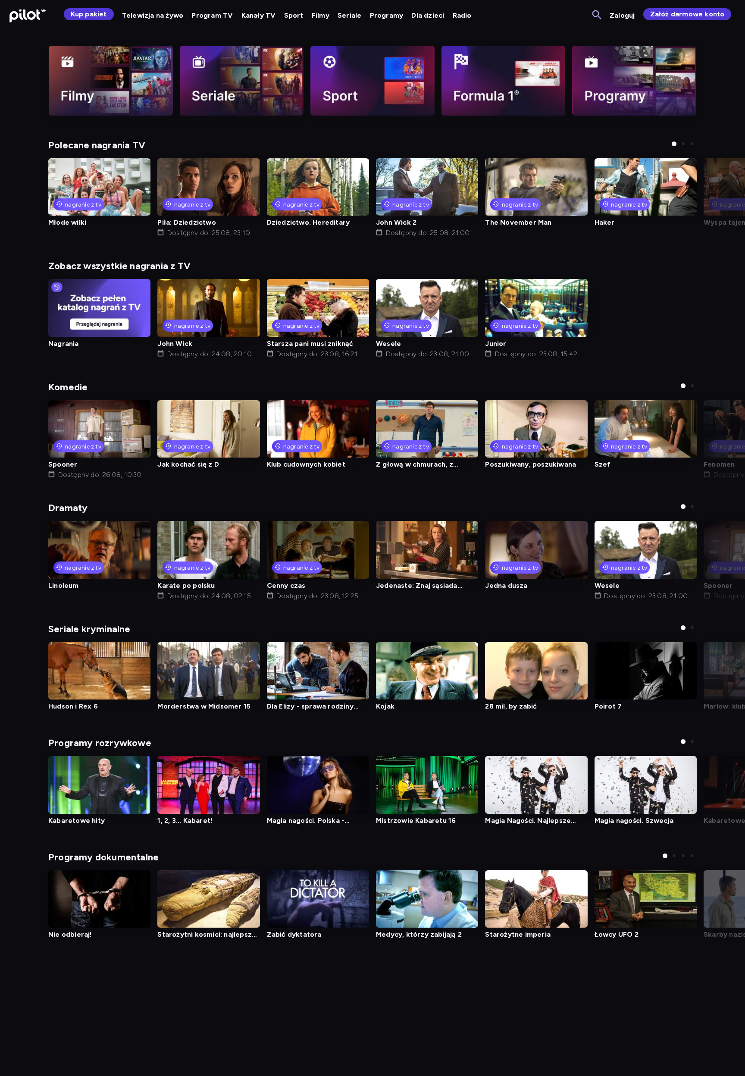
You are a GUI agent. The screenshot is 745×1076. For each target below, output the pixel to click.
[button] (674, 143)
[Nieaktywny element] (111, 81)
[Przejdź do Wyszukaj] (597, 15)
